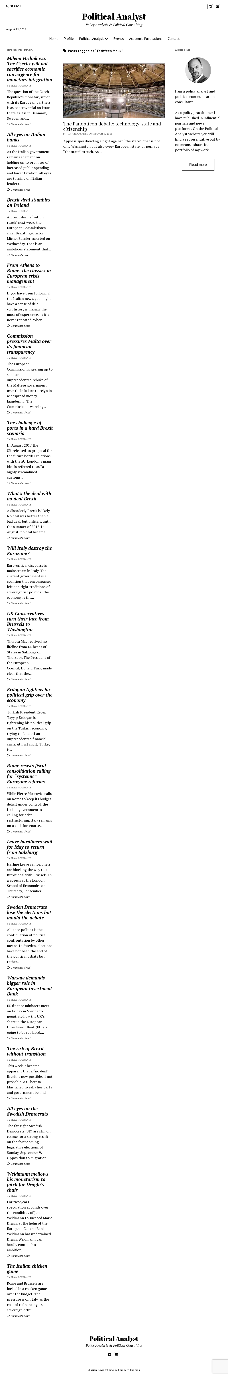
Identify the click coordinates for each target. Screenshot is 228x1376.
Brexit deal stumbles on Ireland (28, 202)
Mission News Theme (101, 1370)
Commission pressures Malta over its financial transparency (29, 344)
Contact (174, 38)
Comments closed (20, 124)
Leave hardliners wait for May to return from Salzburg (30, 847)
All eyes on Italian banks (26, 137)
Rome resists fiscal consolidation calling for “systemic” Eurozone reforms (29, 773)
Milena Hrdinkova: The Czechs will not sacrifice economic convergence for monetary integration (29, 69)
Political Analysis (91, 38)
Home (53, 38)
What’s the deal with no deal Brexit (29, 496)
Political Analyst (114, 16)
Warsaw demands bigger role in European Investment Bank (29, 985)
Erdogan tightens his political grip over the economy (29, 695)
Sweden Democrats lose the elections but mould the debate (29, 912)
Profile (69, 38)
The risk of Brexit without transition (26, 1051)
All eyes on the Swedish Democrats (27, 1111)
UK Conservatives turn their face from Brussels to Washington (28, 621)
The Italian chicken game (27, 1268)
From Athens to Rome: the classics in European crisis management (29, 273)
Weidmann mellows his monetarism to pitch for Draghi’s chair (27, 1182)
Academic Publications (145, 38)
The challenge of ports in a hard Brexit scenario (30, 428)
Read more (198, 165)
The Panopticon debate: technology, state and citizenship (112, 126)
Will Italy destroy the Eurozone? (29, 550)
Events (118, 38)
